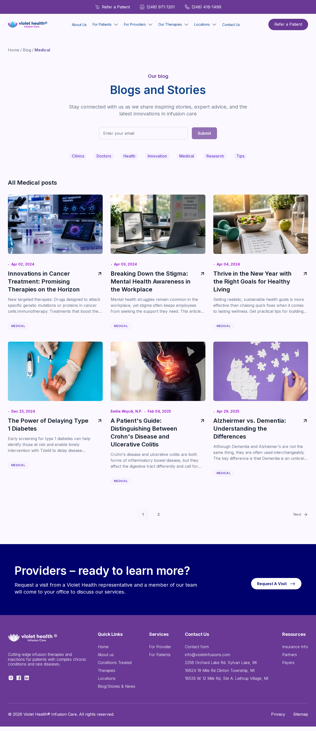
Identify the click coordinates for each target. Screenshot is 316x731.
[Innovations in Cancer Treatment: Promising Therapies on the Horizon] (99, 281)
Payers (288, 662)
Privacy (278, 714)
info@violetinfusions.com (207, 654)
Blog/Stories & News (116, 686)
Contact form (197, 646)
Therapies (106, 670)
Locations (107, 678)
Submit (204, 133)
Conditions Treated (115, 662)
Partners (289, 654)
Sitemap (300, 714)
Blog (27, 49)
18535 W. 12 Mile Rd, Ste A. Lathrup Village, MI (226, 678)
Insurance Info (295, 646)
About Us (79, 24)
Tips (240, 156)
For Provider (160, 646)
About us (106, 654)
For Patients (160, 654)
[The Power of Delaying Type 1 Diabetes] (99, 425)
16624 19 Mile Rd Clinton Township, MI (220, 670)
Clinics (78, 156)
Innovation (157, 156)
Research (215, 156)
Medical (186, 156)
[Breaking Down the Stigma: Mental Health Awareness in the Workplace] (201, 281)
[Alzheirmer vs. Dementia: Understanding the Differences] (304, 429)
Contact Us (231, 24)
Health (129, 156)
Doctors (104, 156)
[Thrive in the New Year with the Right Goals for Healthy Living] (304, 281)
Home (13, 49)
